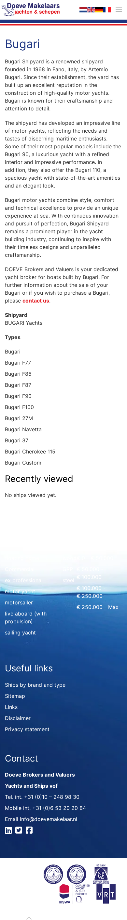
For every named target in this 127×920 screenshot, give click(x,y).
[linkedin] (9, 831)
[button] (119, 10)
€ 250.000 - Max (98, 607)
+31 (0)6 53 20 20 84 (59, 808)
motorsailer (19, 602)
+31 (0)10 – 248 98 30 (51, 797)
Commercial (20, 569)
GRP (68, 569)
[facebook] (30, 831)
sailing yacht (20, 632)
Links (11, 707)
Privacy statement (27, 729)
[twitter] (19, 831)
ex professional (24, 580)
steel (68, 580)
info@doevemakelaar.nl (48, 819)
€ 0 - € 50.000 (95, 558)
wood (70, 558)
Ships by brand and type (35, 685)
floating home (22, 558)
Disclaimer (18, 718)
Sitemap (15, 696)
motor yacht (20, 591)
